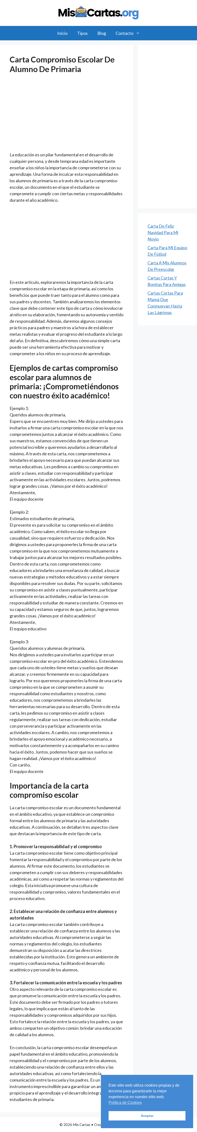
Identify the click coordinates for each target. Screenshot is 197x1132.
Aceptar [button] (147, 1116)
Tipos (82, 33)
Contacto (124, 33)
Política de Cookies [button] (125, 1103)
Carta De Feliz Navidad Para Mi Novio (163, 232)
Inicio (62, 33)
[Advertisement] (66, 116)
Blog (101, 33)
